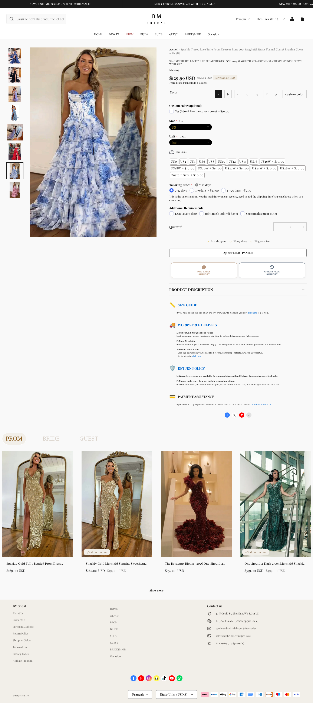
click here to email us (261, 404)
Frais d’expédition (179, 82)
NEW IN (114, 34)
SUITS (158, 34)
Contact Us (19, 619)
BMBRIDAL (24, 695)
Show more (156, 590)
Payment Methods (23, 626)
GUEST (173, 34)
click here (196, 356)
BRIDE (144, 34)
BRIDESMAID (193, 34)
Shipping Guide (22, 640)
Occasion (213, 34)
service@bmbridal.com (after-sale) (236, 628)
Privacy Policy (21, 654)
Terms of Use (20, 647)
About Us (18, 613)
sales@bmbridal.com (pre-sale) (233, 635)
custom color (294, 94)
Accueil (173, 49)
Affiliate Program (23, 660)
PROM (130, 34)
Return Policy (191, 368)
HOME (98, 34)
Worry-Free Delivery (198, 325)
